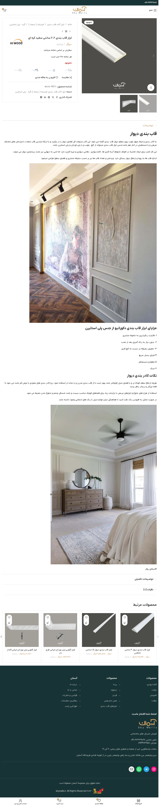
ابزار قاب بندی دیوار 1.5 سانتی (99, 649)
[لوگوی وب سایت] (80, 10)
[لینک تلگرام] (41, 97)
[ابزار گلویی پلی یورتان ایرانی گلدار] (22, 630)
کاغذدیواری (96, 151)
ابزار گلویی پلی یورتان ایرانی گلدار (22, 649)
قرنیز (114, 695)
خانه (70, 24)
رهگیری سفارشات (69, 700)
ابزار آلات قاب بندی (55, 24)
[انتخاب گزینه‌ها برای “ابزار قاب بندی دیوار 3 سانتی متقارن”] (124, 623)
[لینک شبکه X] (53, 97)
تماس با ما (72, 690)
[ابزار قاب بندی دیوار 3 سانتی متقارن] (137, 630)
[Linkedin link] (45, 97)
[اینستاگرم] (154, 769)
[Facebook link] (57, 97)
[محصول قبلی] (70, 31)
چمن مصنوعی (110, 700)
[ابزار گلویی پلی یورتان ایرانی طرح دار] (60, 630)
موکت (154, 700)
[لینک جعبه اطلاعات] (65, 70)
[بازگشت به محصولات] (66, 31)
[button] (153, 56)
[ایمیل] (131, 769)
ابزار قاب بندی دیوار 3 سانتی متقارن (137, 651)
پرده (115, 684)
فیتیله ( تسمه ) (36, 24)
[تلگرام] (146, 769)
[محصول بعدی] (62, 31)
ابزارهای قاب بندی (109, 706)
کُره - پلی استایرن (17, 24)
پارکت (154, 690)
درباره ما (73, 684)
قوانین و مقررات (69, 695)
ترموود (114, 690)
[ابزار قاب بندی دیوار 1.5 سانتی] (99, 630)
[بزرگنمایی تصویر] (150, 87)
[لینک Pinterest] (49, 97)
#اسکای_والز (151, 569)
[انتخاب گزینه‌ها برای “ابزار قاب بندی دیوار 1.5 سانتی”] (86, 623)
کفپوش (153, 695)
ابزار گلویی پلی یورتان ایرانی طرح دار (60, 651)
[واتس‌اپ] (139, 769)
